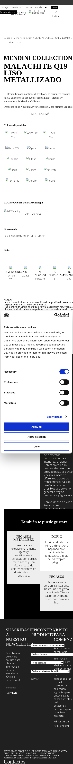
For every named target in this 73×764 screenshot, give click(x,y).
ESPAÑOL (39, 7)
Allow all (36, 426)
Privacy (55, 756)
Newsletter (16, 7)
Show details (54, 416)
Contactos (28, 7)
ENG (54, 16)
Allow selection (37, 436)
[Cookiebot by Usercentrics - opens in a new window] (54, 315)
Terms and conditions (28, 756)
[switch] (64, 382)
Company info (10, 756)
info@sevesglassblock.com (43, 758)
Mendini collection (23, 37)
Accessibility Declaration (16, 758)
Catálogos (4, 7)
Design (7, 37)
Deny (36, 446)
